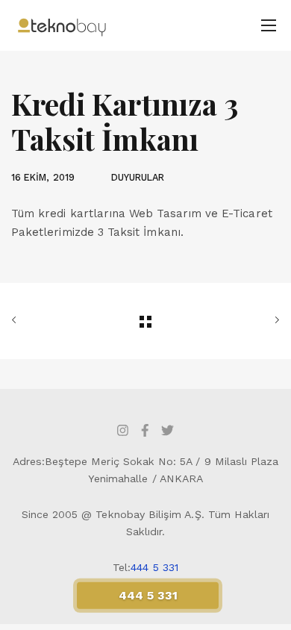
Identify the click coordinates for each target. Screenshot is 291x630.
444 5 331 (154, 567)
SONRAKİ (237, 321)
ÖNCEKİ (53, 321)
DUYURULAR (138, 177)
